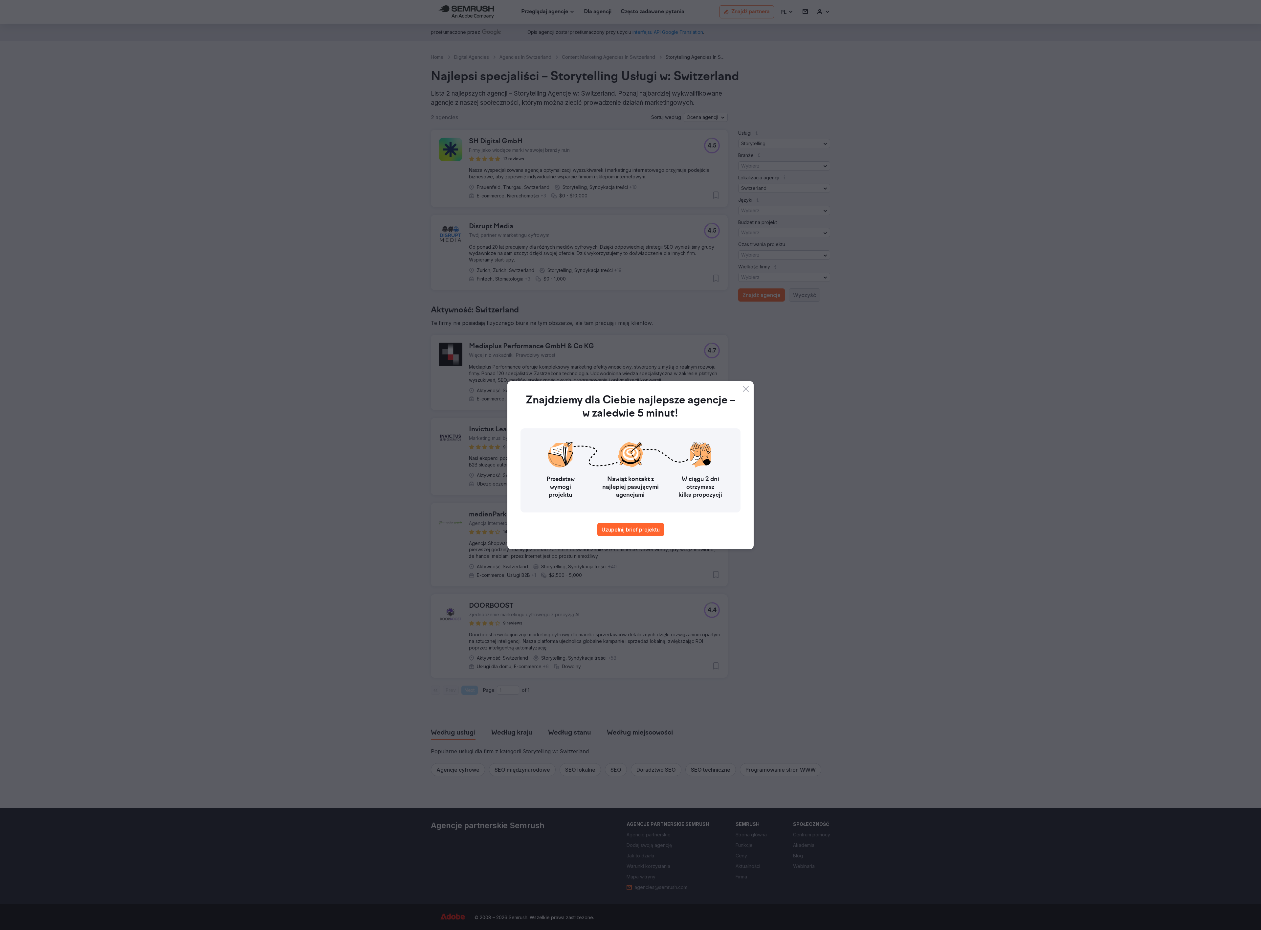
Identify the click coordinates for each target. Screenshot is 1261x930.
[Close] (746, 389)
